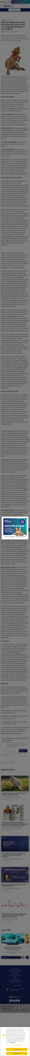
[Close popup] (26, 518)
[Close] (27, 1029)
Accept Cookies (16, 1053)
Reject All (17, 1049)
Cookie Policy (12, 1042)
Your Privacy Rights (16, 1045)
